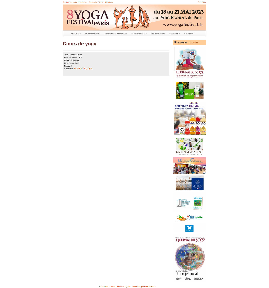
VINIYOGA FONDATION (83, 68)
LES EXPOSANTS (138, 33)
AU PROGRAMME (92, 33)
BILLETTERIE (174, 33)
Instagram (109, 2)
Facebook (93, 2)
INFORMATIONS (157, 33)
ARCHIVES (188, 33)
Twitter (100, 2)
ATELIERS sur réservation (115, 33)
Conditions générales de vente (144, 286)
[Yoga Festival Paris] (134, 17)
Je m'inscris (193, 42)
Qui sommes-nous (70, 2)
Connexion (202, 2)
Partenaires (82, 2)
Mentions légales (123, 286)
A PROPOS (75, 33)
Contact (112, 286)
